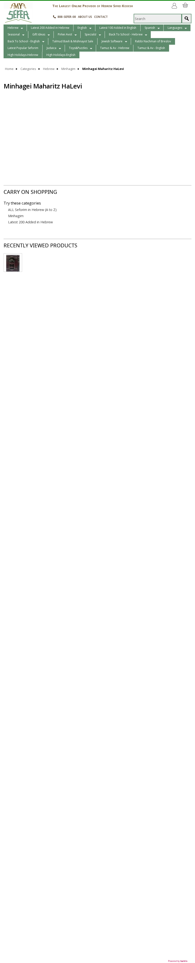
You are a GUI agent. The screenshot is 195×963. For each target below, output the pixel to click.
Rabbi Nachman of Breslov (153, 41)
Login (175, 4)
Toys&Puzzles (78, 48)
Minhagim (68, 69)
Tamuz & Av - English (151, 48)
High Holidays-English (60, 55)
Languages (175, 28)
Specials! (90, 34)
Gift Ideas (38, 34)
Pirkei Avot (65, 34)
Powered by (177, 961)
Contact (101, 17)
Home (9, 69)
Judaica (51, 48)
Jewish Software (112, 41)
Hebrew (13, 28)
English (82, 28)
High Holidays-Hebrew (23, 55)
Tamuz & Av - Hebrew (114, 48)
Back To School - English (24, 41)
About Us (85, 17)
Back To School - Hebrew (125, 34)
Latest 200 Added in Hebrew (50, 28)
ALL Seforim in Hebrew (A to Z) (32, 210)
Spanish (150, 28)
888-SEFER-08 (67, 17)
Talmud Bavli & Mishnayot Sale (72, 41)
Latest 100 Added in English (117, 28)
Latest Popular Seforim (23, 48)
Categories (28, 69)
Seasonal (14, 34)
